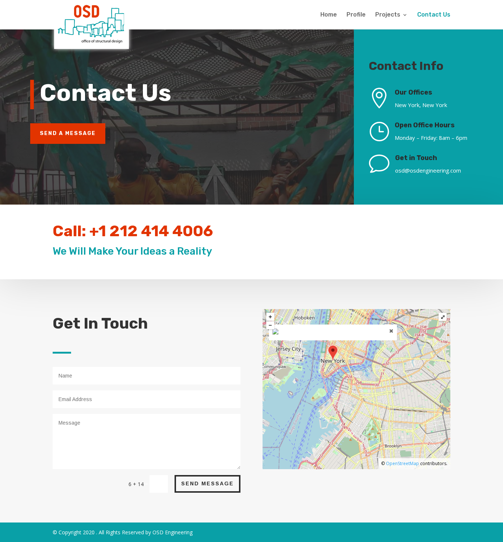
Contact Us (433, 15)
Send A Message (68, 133)
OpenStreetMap (402, 463)
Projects (387, 15)
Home (328, 15)
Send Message (207, 483)
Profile (356, 15)
